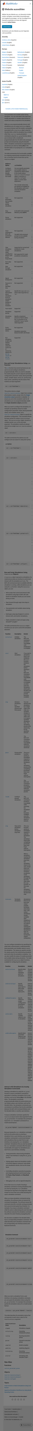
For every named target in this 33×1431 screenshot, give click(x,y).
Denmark (4, 55)
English (21, 70)
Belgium (4, 52)
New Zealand (5, 89)
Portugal (20, 60)
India (3, 87)
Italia (3, 70)
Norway (20, 55)
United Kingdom (22, 75)
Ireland (4, 67)
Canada (4, 42)
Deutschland (5, 57)
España (4, 60)
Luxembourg (5, 73)
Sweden (20, 62)
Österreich (20, 57)
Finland (4, 62)
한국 (3, 102)
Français (21, 73)
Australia (4, 84)
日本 (3, 100)
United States (6, 45)
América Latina (6, 40)
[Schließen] (30, 3)
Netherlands (21, 52)
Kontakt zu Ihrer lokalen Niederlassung (16, 109)
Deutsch (21, 67)
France (4, 65)
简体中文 (6, 95)
